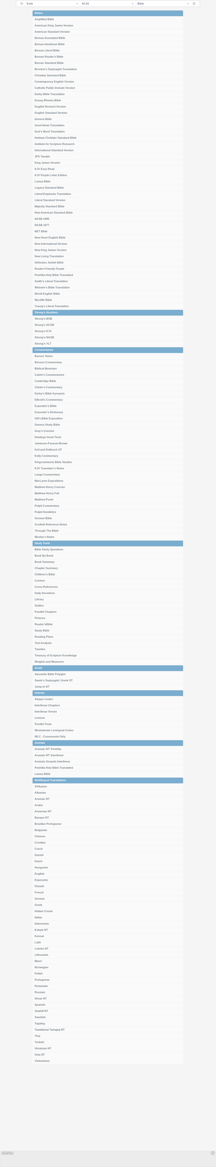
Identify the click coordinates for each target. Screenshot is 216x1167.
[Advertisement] (108, 1117)
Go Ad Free (7, 1153)
